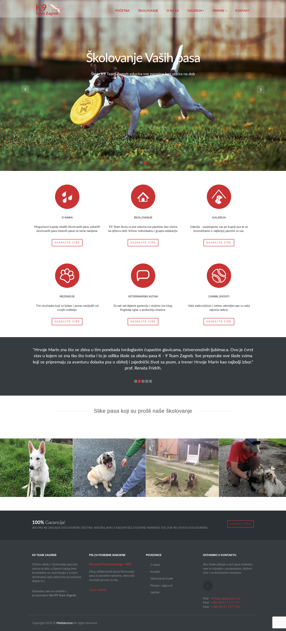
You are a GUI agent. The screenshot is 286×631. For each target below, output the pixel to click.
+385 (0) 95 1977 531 (226, 606)
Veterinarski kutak (161, 578)
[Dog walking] (67, 275)
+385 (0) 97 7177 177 (225, 602)
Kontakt (155, 571)
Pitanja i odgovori (161, 585)
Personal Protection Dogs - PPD (110, 564)
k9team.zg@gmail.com (225, 598)
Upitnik (155, 592)
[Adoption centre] (219, 197)
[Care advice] (143, 275)
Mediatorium (64, 623)
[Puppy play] (219, 275)
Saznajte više (67, 242)
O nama (155, 564)
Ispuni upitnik (97, 590)
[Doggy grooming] (67, 197)
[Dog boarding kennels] (143, 197)
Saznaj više (240, 523)
